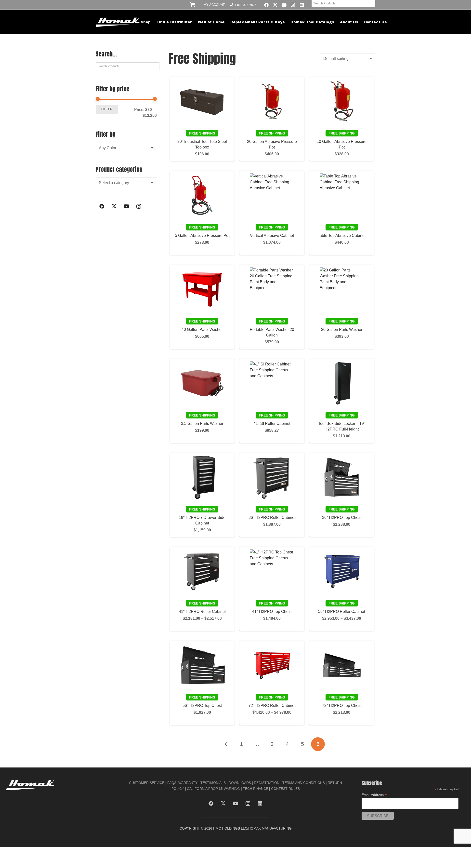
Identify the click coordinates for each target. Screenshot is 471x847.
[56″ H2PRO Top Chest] (202, 665)
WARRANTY (187, 783)
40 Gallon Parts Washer (202, 329)
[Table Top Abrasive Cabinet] (341, 195)
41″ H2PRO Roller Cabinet (202, 611)
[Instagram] (292, 4)
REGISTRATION (266, 783)
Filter (106, 109)
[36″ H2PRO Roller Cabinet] (271, 477)
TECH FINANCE (255, 789)
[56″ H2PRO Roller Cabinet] (341, 571)
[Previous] (226, 744)
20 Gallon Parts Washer (341, 329)
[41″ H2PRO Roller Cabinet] (202, 571)
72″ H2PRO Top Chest (341, 705)
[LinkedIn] (301, 4)
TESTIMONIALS (213, 783)
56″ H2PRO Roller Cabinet (341, 611)
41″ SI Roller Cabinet (271, 423)
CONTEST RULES (285, 789)
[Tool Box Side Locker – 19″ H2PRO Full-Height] (341, 383)
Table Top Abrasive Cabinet (342, 235)
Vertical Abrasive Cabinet (272, 235)
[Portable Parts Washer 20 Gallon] (271, 289)
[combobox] (126, 148)
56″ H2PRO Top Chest (202, 705)
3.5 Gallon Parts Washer (202, 423)
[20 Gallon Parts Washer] (341, 289)
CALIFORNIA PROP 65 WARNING (213, 789)
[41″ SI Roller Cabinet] (271, 383)
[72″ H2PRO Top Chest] (341, 665)
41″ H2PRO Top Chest (271, 611)
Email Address (374, 795)
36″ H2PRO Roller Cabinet (272, 517)
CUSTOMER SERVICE (146, 783)
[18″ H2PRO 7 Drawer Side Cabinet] (202, 477)
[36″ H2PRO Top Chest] (341, 477)
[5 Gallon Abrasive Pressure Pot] (202, 195)
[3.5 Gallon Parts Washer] (202, 383)
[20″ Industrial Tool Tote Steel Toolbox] (202, 101)
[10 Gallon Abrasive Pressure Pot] (341, 101)
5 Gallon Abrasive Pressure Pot (202, 235)
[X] (275, 4)
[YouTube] (284, 4)
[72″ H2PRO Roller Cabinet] (271, 665)
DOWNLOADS (240, 783)
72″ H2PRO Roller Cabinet (272, 705)
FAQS (171, 783)
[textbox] (107, 148)
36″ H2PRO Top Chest (341, 517)
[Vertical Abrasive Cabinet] (271, 195)
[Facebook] (266, 4)
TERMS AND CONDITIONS (303, 783)
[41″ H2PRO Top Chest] (271, 571)
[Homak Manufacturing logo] (118, 22)
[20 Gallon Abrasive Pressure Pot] (271, 101)
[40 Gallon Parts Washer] (202, 289)
